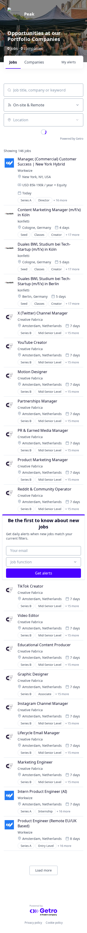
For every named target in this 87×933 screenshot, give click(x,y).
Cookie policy (54, 923)
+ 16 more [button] (60, 200)
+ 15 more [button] (72, 333)
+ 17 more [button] (72, 235)
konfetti (23, 221)
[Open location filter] (77, 120)
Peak (29, 14)
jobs (13, 62)
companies (34, 62)
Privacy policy (33, 923)
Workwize (25, 170)
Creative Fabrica (30, 319)
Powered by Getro (71, 139)
